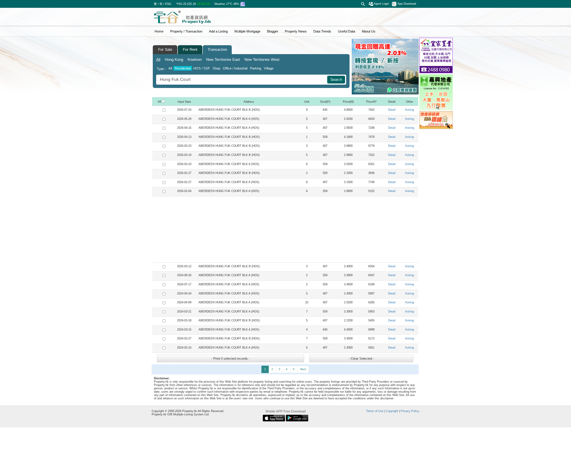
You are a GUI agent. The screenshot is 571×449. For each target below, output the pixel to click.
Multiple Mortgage (247, 31)
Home (159, 31)
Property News (296, 31)
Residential (183, 68)
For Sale (165, 49)
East (223, 59)
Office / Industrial (235, 68)
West (261, 59)
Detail (391, 109)
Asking (409, 109)
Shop (216, 68)
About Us (368, 31)
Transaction (217, 49)
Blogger (272, 31)
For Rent (190, 49)
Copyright (392, 411)
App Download (406, 3)
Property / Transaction (186, 31)
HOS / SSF (201, 68)
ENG (168, 4)
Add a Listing (218, 31)
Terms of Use (374, 411)
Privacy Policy (410, 411)
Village (268, 68)
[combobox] (242, 80)
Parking (255, 68)
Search (336, 80)
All (158, 59)
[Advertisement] (285, 229)
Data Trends (322, 31)
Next (303, 369)
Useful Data (346, 31)
